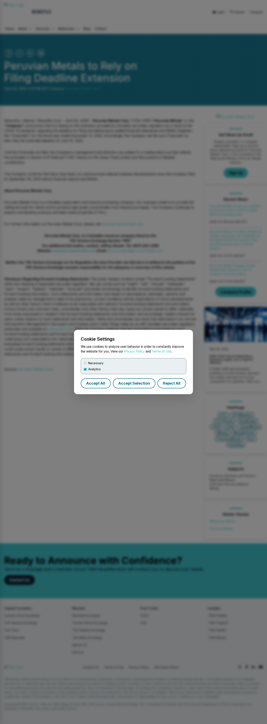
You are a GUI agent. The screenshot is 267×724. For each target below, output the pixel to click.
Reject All (171, 383)
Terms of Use (161, 351)
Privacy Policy (134, 351)
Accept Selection (134, 383)
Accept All (95, 383)
